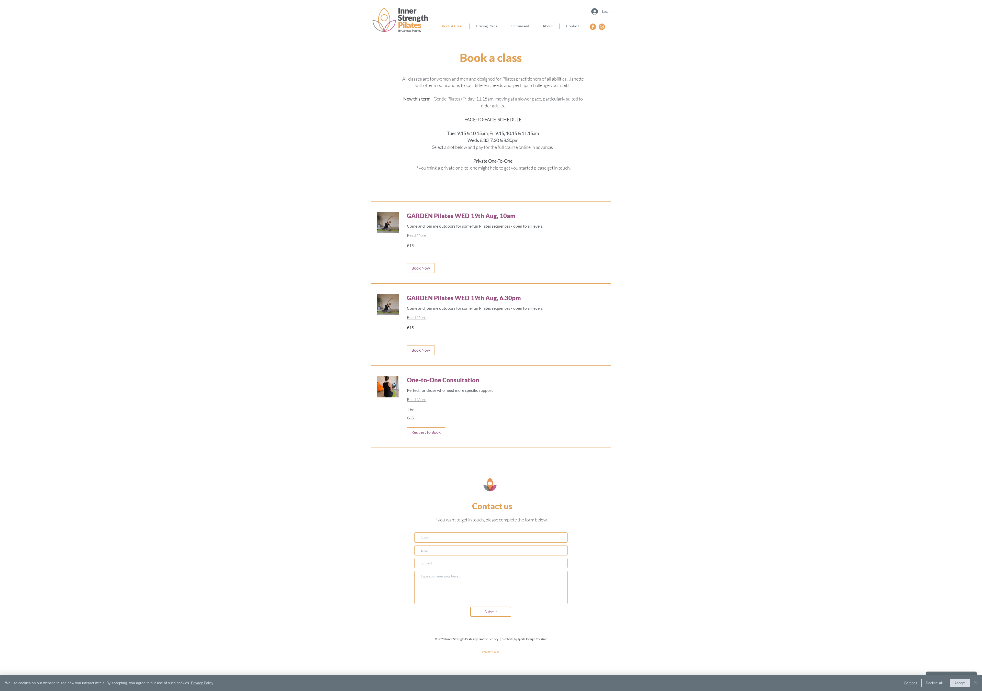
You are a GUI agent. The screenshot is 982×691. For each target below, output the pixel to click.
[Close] (976, 683)
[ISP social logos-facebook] (593, 27)
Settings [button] (910, 682)
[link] (506, 216)
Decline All (934, 682)
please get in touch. (552, 168)
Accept (959, 682)
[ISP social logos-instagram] (602, 27)
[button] (420, 268)
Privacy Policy (202, 682)
